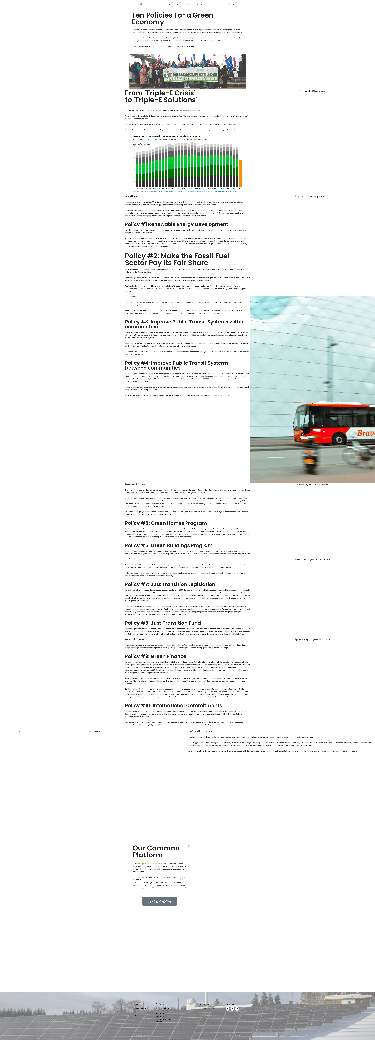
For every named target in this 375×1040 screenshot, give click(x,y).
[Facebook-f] (227, 1009)
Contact (220, 5)
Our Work (200, 5)
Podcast (190, 5)
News (211, 5)
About (179, 5)
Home (171, 5)
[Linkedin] (232, 1009)
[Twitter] (237, 1009)
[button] (159, 901)
